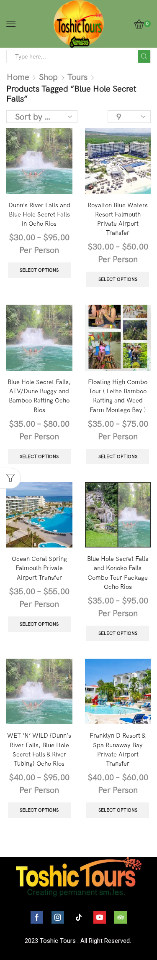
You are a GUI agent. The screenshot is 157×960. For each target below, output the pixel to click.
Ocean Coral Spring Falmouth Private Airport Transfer (39, 568)
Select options (39, 270)
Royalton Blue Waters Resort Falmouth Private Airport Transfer (118, 219)
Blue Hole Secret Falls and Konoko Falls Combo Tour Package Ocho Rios (117, 573)
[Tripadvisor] (120, 917)
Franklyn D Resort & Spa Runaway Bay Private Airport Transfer (118, 749)
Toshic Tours (58, 941)
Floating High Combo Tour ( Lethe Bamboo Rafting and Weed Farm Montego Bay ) (117, 396)
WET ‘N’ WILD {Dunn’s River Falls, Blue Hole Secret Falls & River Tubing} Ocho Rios (39, 749)
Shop (48, 76)
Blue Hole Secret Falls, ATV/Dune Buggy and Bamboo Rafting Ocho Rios (39, 396)
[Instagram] (57, 917)
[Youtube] (99, 917)
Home (18, 76)
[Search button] (144, 56)
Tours (77, 76)
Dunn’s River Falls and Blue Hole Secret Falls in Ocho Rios (39, 214)
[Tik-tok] (78, 917)
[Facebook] (37, 917)
